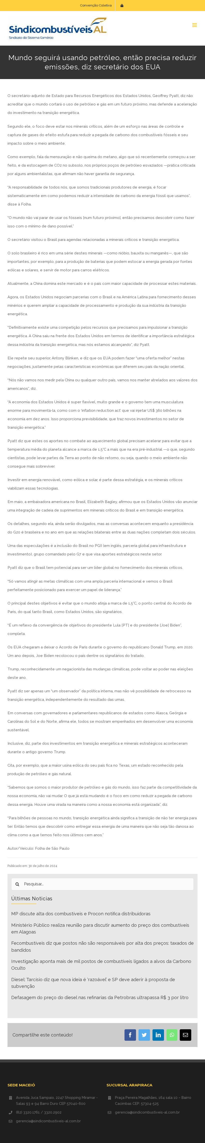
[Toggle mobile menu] (195, 25)
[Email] (185, 1035)
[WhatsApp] (171, 1035)
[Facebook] (130, 1035)
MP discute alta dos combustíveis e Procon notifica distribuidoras (80, 913)
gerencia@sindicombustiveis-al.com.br (48, 1121)
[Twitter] (144, 1035)
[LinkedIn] (158, 1035)
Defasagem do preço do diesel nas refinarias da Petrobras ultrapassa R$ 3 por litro (99, 997)
